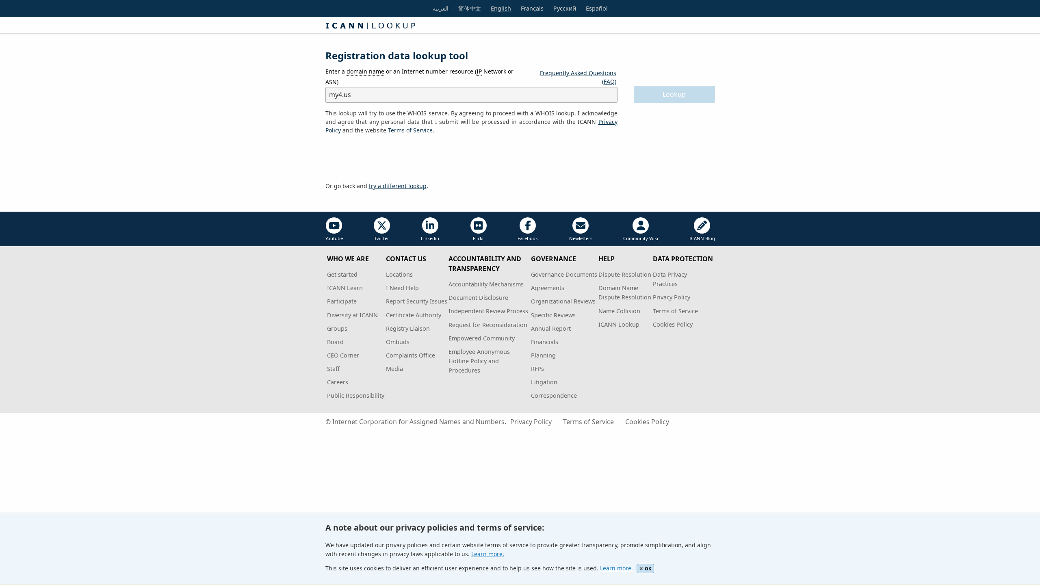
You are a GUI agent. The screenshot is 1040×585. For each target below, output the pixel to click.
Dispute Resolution (624, 274)
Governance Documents (564, 274)
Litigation (544, 382)
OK (648, 569)
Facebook (528, 238)
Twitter (381, 238)
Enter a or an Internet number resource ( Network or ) (419, 76)
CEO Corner (343, 355)
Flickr (478, 238)
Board (335, 342)
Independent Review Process (488, 311)
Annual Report (551, 328)
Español (597, 8)
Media (394, 369)
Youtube (334, 238)
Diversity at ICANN (352, 315)
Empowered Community (481, 338)
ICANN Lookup (618, 324)
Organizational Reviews (563, 301)
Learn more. (487, 554)
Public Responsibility (355, 395)
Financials (544, 342)
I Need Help (402, 288)
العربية (440, 8)
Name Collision (619, 311)
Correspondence (554, 395)
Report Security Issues (416, 301)
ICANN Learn (345, 288)
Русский (564, 8)
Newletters (580, 238)
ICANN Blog (702, 238)
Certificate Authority (413, 315)
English (501, 8)
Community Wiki (640, 238)
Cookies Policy (673, 324)
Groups (337, 328)
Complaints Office (410, 355)
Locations (399, 274)
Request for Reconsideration (487, 325)
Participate (342, 301)
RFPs (537, 369)
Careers (337, 382)
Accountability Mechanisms (486, 284)
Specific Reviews (553, 315)
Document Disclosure (478, 297)
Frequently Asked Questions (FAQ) (578, 77)
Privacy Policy (671, 297)
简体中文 (469, 8)
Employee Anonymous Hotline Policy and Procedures (479, 361)
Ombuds (398, 342)
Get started (342, 274)
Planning (543, 355)
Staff (333, 369)
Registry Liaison (408, 328)
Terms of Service (675, 311)
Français (532, 8)
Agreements (547, 288)
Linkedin (430, 238)
